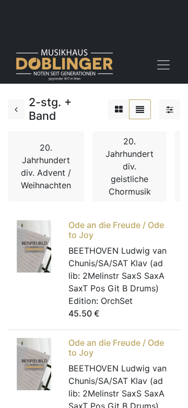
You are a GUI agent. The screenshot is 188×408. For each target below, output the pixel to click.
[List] (140, 109)
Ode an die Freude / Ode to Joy (116, 230)
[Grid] (119, 109)
